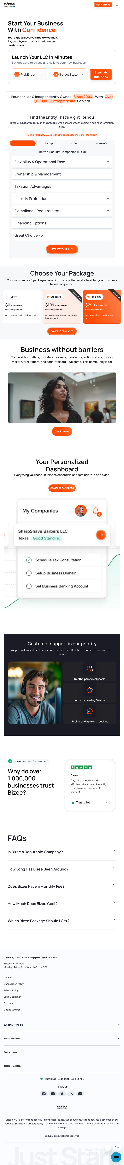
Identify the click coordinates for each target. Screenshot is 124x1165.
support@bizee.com (44, 957)
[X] (62, 1093)
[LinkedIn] (71, 1093)
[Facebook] (53, 1093)
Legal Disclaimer (12, 996)
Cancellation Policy (14, 983)
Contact (8, 977)
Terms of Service (14, 1123)
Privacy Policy (11, 990)
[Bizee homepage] (9, 4)
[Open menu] (117, 5)
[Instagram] (44, 1093)
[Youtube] (80, 1093)
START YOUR (62, 249)
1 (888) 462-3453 (17, 957)
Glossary (8, 1003)
